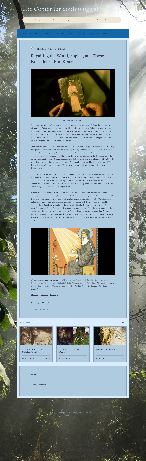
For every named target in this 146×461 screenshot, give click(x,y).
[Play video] (73, 251)
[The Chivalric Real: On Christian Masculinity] (36, 336)
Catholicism (47, 33)
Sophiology (54, 295)
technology (82, 33)
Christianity (34, 33)
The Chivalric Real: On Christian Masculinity (32, 350)
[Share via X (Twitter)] (37, 302)
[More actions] (113, 48)
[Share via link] (49, 302)
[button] (124, 33)
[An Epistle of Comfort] (110, 336)
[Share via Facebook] (32, 302)
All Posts (22, 33)
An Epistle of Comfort (105, 349)
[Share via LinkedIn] (43, 302)
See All (124, 322)
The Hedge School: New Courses (69, 350)
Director (73, 415)
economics (95, 33)
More (105, 33)
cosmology (60, 33)
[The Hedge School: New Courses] (73, 336)
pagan (71, 33)
